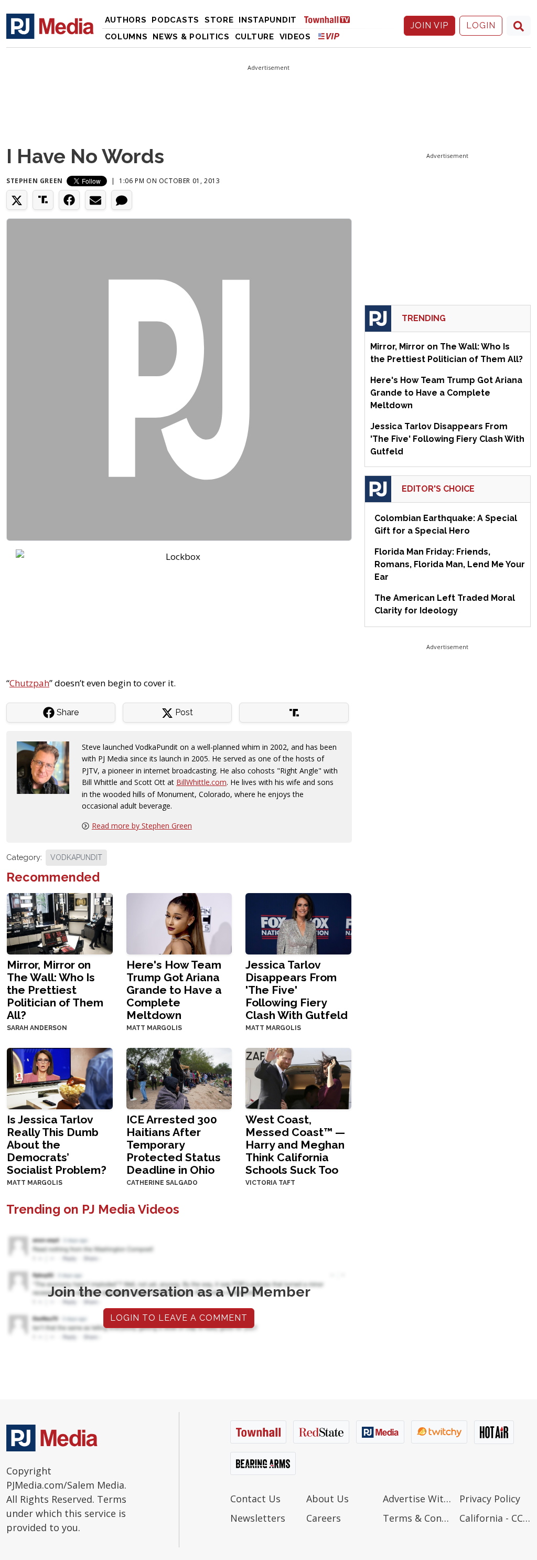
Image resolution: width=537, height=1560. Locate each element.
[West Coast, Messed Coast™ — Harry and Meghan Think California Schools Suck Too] (298, 1077)
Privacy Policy (489, 1498)
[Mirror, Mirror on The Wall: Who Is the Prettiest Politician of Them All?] (60, 922)
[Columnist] (47, 767)
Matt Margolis (154, 1028)
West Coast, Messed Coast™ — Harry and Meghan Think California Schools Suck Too (295, 1144)
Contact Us (255, 1498)
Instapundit (268, 20)
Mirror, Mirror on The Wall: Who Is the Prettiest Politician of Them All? (55, 990)
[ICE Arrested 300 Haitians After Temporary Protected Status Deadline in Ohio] (179, 1077)
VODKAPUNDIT (76, 857)
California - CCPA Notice (495, 1518)
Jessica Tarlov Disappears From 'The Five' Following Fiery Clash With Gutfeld (296, 990)
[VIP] (329, 36)
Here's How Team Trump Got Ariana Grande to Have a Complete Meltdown (174, 990)
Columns (126, 36)
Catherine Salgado (162, 1182)
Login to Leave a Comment (179, 1318)
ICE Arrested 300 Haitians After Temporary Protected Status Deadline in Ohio (173, 1144)
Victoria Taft (270, 1182)
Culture (254, 36)
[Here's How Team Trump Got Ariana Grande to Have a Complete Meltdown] (179, 922)
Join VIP (429, 25)
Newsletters (257, 1518)
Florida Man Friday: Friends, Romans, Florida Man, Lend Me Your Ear (449, 564)
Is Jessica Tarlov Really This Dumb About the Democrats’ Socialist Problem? (56, 1144)
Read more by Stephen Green (142, 826)
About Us (327, 1498)
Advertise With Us (418, 1498)
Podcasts (175, 20)
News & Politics (191, 36)
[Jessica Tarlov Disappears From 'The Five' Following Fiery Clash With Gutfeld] (298, 922)
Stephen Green (34, 180)
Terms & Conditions (418, 1518)
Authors (126, 20)
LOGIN (481, 25)
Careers (323, 1518)
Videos (295, 36)
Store (219, 20)
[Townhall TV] (331, 19)
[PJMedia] (50, 26)
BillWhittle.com (201, 782)
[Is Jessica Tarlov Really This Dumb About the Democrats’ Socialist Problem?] (60, 1077)
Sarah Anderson (37, 1028)
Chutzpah (29, 683)
